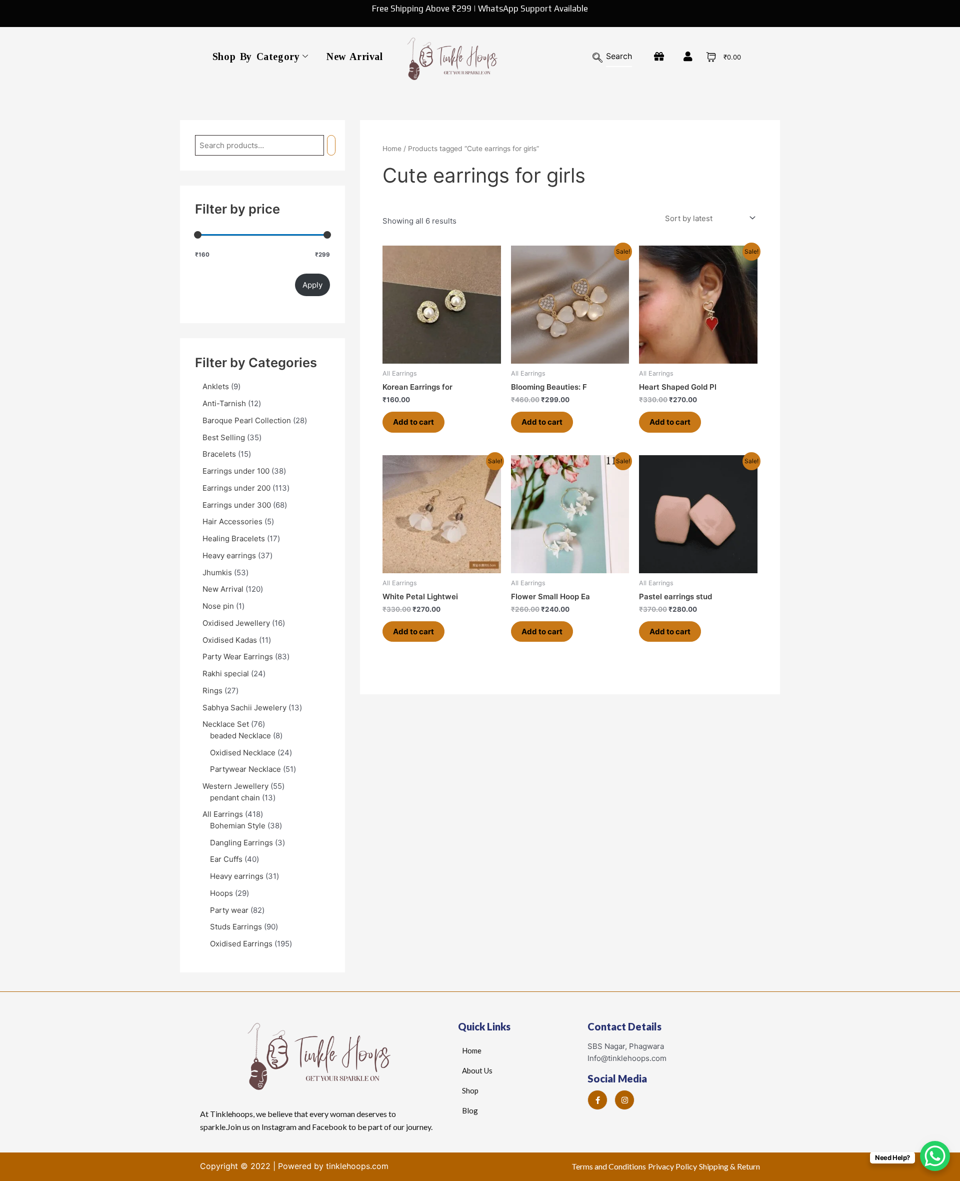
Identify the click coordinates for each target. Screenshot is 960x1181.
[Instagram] (624, 1100)
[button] (602, 59)
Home (392, 149)
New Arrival (354, 56)
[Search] (331, 145)
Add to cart (413, 422)
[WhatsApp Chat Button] (935, 1156)
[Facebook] (598, 1100)
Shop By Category (256, 56)
